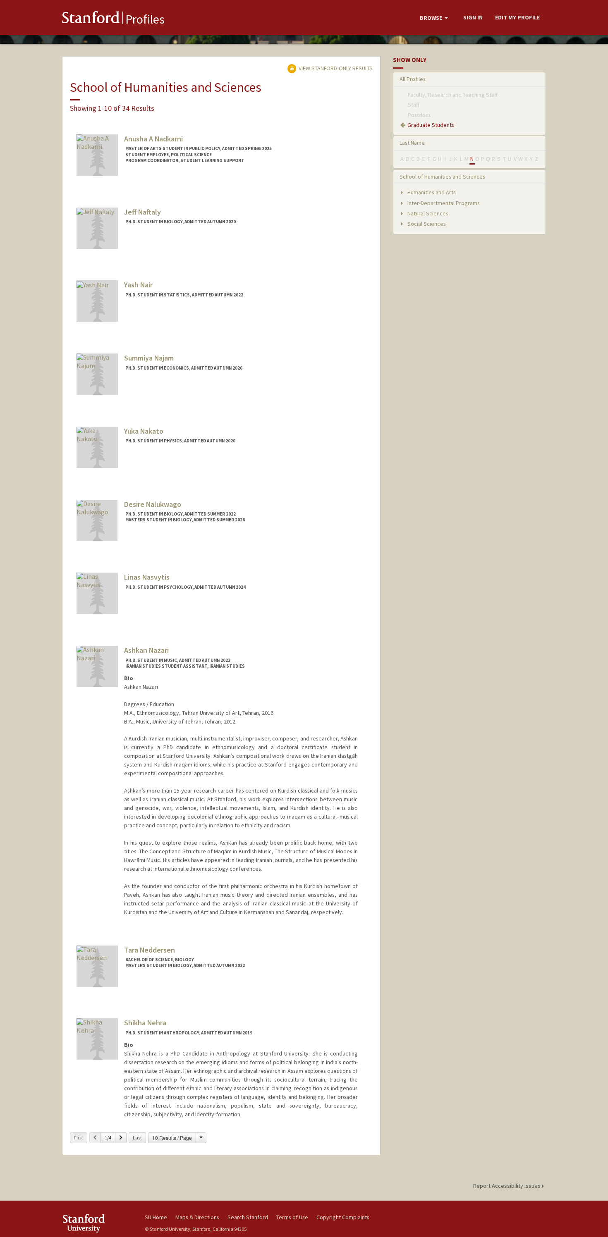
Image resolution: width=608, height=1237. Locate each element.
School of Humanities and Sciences (442, 176)
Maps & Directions (197, 1217)
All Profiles (413, 79)
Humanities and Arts (431, 192)
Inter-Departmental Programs (443, 203)
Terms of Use (292, 1217)
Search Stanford (247, 1217)
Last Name (412, 142)
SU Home (156, 1217)
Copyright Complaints (342, 1217)
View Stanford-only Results (335, 68)
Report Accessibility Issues (507, 1185)
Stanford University (97, 1223)
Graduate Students (430, 125)
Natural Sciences (427, 213)
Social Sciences (426, 223)
